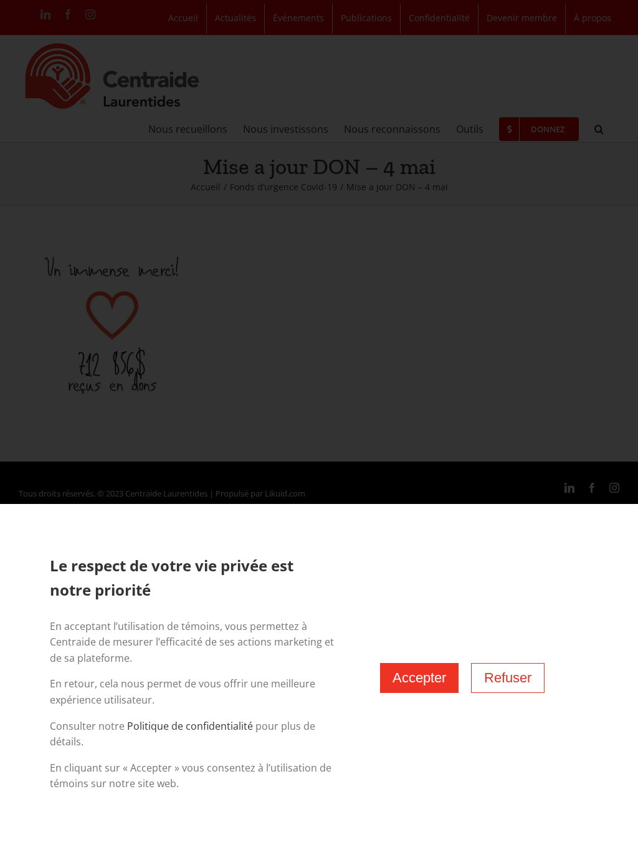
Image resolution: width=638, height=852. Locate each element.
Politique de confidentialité (190, 726)
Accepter (419, 677)
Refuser (507, 677)
